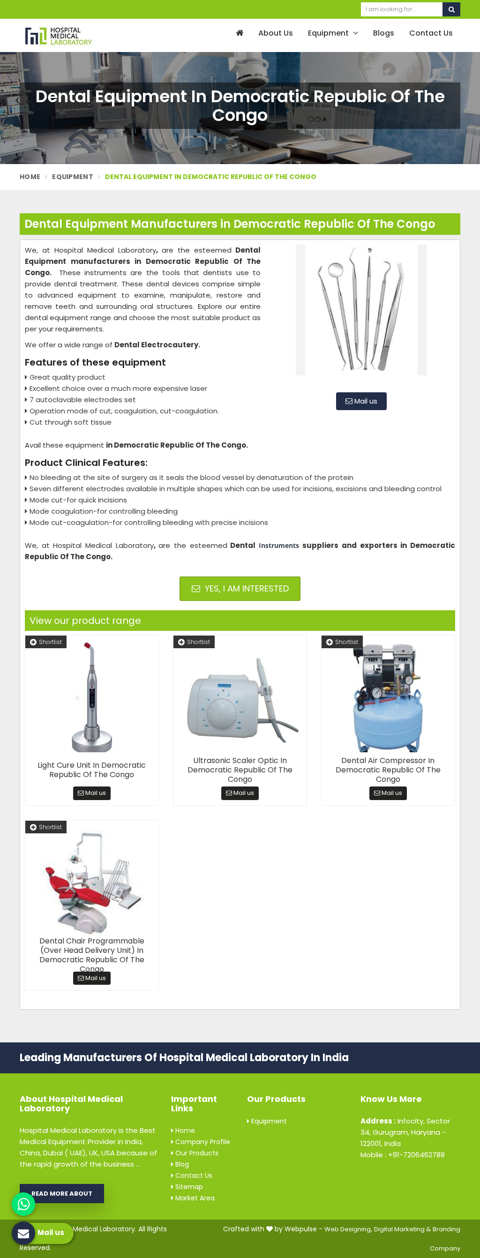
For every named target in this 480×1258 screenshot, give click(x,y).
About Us (275, 33)
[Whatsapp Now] (23, 1204)
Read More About (61, 1193)
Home (30, 176)
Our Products (195, 1153)
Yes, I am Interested (245, 588)
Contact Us (431, 33)
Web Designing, (348, 1229)
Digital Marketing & (402, 1229)
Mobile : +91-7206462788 (402, 1155)
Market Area (194, 1198)
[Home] (238, 33)
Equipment (329, 33)
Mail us (364, 401)
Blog (181, 1164)
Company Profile (201, 1141)
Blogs (383, 33)
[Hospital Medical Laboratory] (70, 35)
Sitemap (188, 1186)
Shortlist (50, 642)
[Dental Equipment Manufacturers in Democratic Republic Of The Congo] (361, 315)
